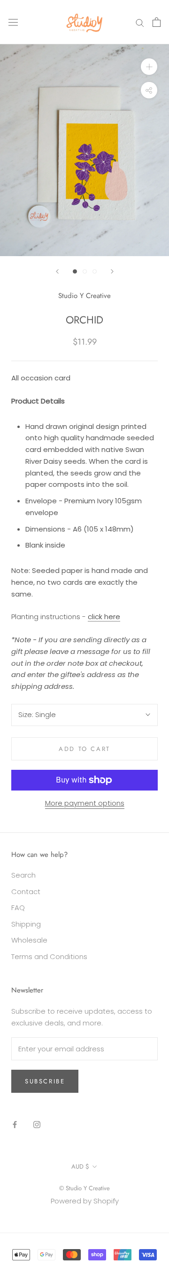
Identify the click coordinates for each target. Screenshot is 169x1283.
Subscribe (45, 1081)
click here (104, 616)
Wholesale (29, 940)
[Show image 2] (85, 271)
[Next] (112, 271)
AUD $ (80, 1166)
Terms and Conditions (49, 956)
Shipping (26, 924)
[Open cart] (157, 22)
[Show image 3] (94, 271)
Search (23, 875)
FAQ (18, 907)
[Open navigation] (13, 22)
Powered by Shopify (85, 1201)
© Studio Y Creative (84, 1188)
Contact (25, 891)
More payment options (84, 803)
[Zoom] (149, 66)
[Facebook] (14, 1124)
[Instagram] (36, 1124)
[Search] (140, 22)
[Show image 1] (75, 271)
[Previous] (57, 271)
